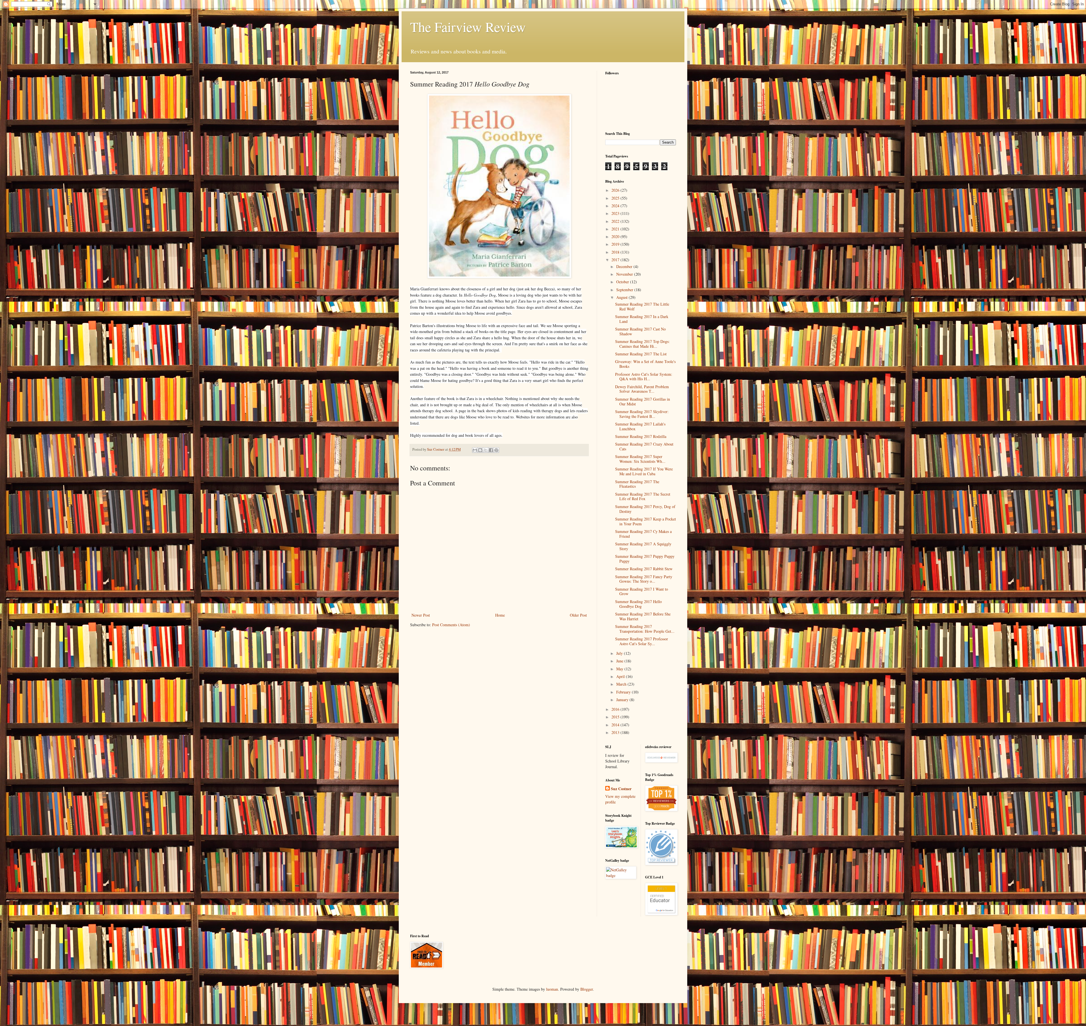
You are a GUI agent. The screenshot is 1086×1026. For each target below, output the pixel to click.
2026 (615, 190)
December (625, 266)
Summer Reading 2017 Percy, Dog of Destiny (645, 509)
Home (500, 615)
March (622, 684)
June (620, 661)
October (623, 281)
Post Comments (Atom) (451, 624)
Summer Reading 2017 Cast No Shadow (640, 331)
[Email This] (475, 450)
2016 (615, 709)
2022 (615, 221)
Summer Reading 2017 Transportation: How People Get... (645, 629)
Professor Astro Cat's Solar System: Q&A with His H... (643, 376)
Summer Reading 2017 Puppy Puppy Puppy (645, 559)
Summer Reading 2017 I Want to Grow (641, 591)
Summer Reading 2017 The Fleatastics (637, 484)
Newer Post (420, 615)
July (620, 653)
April (621, 676)
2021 (615, 229)
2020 (615, 236)
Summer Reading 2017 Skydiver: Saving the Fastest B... (642, 414)
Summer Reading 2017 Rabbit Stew (644, 568)
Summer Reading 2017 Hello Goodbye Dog (638, 604)
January (623, 699)
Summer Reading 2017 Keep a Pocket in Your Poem (645, 521)
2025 (615, 198)
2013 (615, 732)
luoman (552, 989)
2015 (615, 717)
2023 (615, 213)
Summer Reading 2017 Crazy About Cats (644, 446)
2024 (615, 205)
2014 (615, 724)
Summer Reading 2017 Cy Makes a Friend (643, 534)
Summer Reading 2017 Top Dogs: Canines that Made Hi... (642, 344)
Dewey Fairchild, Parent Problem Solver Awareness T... (642, 389)
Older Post (578, 615)
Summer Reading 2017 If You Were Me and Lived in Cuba (644, 471)
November (625, 274)
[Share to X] (485, 450)
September (625, 289)
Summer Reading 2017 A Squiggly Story (643, 546)
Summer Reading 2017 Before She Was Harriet (643, 616)
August (622, 297)
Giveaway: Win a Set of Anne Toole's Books (645, 364)
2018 (615, 252)
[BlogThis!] (480, 450)
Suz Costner (621, 789)
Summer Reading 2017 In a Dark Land (641, 319)
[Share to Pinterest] (496, 450)
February (624, 692)
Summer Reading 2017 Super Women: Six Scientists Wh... (640, 459)
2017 (615, 259)
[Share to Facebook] (491, 450)
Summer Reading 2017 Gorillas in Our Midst (642, 401)
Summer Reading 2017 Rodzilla (640, 436)
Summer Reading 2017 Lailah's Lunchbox (640, 426)
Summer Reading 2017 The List (641, 354)
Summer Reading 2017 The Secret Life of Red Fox (642, 496)
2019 (615, 244)
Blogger (586, 989)
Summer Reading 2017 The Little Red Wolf (642, 306)
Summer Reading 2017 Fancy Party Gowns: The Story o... (643, 579)
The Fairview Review (468, 27)
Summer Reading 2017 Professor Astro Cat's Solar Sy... (641, 641)
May (620, 668)
